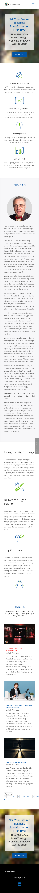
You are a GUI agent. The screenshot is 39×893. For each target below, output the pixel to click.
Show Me (19, 54)
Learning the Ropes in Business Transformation (19, 706)
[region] (19, 875)
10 (24, 797)
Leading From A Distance (16, 762)
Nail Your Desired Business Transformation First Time (19, 24)
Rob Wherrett (13, 653)
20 (28, 797)
